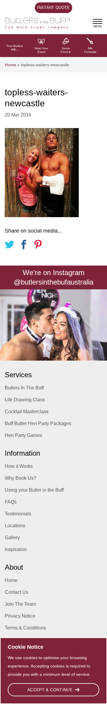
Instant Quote (53, 7)
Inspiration (16, 549)
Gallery (12, 537)
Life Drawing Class (25, 399)
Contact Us (16, 592)
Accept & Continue (50, 689)
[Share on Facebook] (24, 245)
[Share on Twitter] (9, 245)
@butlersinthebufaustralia (53, 282)
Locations (15, 525)
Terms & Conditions (25, 627)
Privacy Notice (20, 615)
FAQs (11, 501)
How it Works (19, 466)
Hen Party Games (23, 435)
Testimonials (18, 513)
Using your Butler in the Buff (34, 490)
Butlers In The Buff (24, 387)
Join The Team (20, 604)
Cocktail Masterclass (26, 411)
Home (10, 64)
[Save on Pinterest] (38, 245)
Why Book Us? (20, 478)
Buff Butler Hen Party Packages (38, 423)
